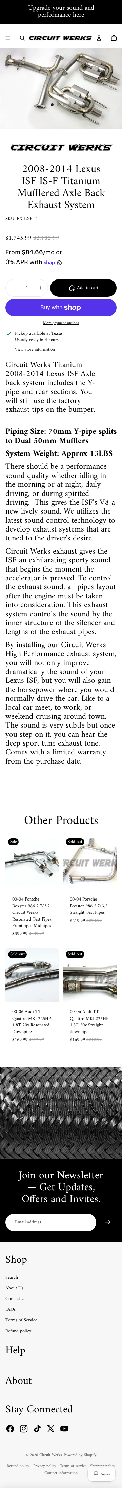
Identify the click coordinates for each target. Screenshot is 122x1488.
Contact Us (15, 1299)
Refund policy (18, 1331)
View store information (35, 349)
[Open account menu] (99, 38)
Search (11, 1277)
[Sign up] (108, 1222)
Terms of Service (21, 1320)
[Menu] (8, 38)
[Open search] (22, 38)
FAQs (10, 1309)
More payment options (61, 323)
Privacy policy (44, 1466)
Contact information (61, 1473)
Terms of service (73, 1466)
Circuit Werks (50, 1455)
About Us (14, 1288)
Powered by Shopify (80, 1455)
